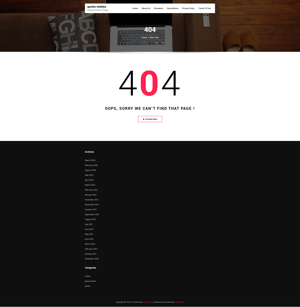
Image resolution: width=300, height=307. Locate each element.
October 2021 (91, 209)
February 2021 (91, 249)
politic (87, 286)
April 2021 (89, 239)
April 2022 (89, 180)
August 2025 (90, 170)
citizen (88, 276)
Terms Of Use (204, 8)
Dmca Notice (172, 8)
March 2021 (90, 244)
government (90, 281)
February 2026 (91, 165)
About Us (146, 8)
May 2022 (89, 175)
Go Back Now (151, 119)
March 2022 (90, 185)
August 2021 (90, 219)
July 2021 (89, 224)
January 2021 (90, 254)
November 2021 (92, 204)
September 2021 (92, 214)
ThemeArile (179, 302)
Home (135, 8)
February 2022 (91, 190)
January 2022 (90, 194)
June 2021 (89, 229)
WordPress (147, 302)
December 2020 (92, 258)
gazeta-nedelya (96, 7)
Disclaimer (158, 8)
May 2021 (89, 234)
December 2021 (92, 199)
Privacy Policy (188, 8)
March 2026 (90, 160)
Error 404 (154, 37)
